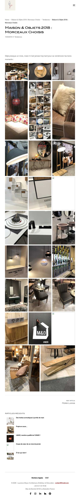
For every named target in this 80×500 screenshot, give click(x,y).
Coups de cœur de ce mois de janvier (28, 444)
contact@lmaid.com (62, 483)
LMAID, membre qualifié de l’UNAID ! (28, 435)
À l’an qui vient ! (21, 453)
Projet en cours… (22, 426)
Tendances (18, 37)
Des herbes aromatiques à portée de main (30, 417)
